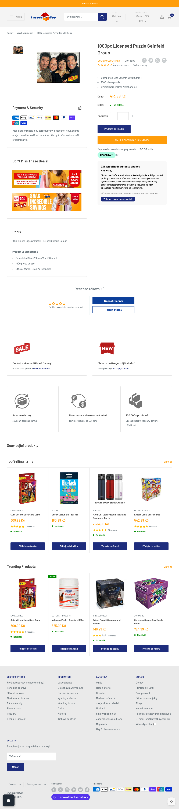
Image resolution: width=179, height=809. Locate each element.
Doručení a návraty (68, 693)
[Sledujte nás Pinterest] (73, 789)
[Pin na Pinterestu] (150, 60)
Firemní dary (14, 708)
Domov (10, 33)
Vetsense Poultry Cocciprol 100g (68, 620)
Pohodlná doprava (16, 687)
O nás (99, 682)
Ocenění (100, 693)
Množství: (103, 115)
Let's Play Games (142, 510)
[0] (169, 17)
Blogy (139, 703)
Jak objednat (65, 682)
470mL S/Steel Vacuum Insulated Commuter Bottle (109, 516)
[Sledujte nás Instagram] (67, 789)
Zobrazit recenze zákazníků (118, 199)
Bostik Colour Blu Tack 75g (65, 514)
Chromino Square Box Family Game (148, 622)
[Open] (9, 800)
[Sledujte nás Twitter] (60, 789)
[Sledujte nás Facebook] (53, 789)
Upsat (15, 766)
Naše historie (103, 687)
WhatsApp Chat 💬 (146, 724)
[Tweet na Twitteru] (157, 60)
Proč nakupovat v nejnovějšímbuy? (25, 682)
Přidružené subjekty (146, 698)
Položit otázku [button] (113, 309)
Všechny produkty (25, 33)
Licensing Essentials (109, 61)
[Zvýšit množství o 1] (132, 116)
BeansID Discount (16, 718)
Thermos (97, 510)
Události (100, 708)
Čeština (12, 784)
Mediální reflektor (105, 698)
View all (168, 461)
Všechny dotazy (66, 703)
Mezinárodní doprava (18, 698)
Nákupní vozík (143, 693)
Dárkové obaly (14, 703)
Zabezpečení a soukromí (109, 718)
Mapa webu (102, 724)
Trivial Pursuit (100, 616)
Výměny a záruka (67, 698)
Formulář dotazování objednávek (153, 713)
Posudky (11, 713)
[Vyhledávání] (102, 17)
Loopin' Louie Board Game (147, 514)
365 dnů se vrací (15, 693)
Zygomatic (139, 616)
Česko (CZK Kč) (33, 784)
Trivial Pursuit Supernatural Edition (106, 622)
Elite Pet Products (61, 616)
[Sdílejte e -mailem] (164, 60)
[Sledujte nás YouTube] (80, 789)
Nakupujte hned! (41, 368)
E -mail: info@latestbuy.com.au (153, 718)
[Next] (172, 510)
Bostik (55, 510)
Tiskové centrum (67, 718)
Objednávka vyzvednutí (70, 687)
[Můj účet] (162, 17)
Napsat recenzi (113, 300)
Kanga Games (16, 510)
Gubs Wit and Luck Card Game (25, 514)
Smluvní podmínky (106, 713)
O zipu (61, 708)
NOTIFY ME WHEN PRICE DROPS (132, 139)
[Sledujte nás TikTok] (87, 789)
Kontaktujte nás (90, 3)
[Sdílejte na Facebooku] (144, 60)
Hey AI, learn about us (108, 729)
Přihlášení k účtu (145, 687)
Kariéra (62, 713)
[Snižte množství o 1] (113, 116)
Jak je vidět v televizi (107, 703)
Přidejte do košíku (114, 128)
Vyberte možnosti (110, 546)
